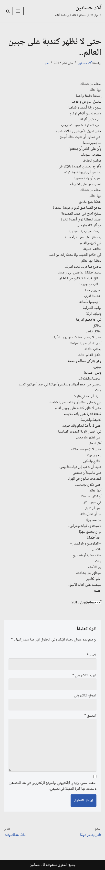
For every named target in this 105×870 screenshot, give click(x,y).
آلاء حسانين (85, 63)
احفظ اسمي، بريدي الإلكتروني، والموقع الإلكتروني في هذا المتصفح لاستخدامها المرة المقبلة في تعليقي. (52, 786)
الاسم (91, 655)
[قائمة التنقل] (18, 11)
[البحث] (8, 11)
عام (47, 63)
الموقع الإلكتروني (85, 696)
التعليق (90, 716)
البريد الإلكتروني (84, 676)
